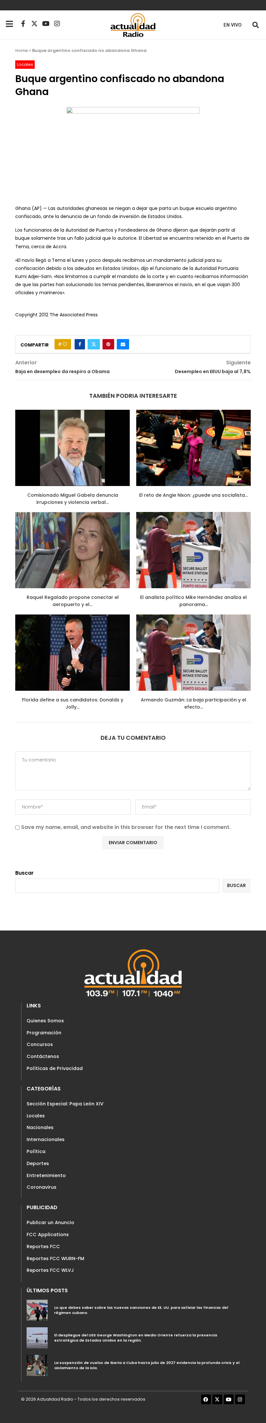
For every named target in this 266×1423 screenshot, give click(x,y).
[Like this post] (65, 344)
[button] (255, 24)
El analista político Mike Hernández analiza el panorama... (193, 601)
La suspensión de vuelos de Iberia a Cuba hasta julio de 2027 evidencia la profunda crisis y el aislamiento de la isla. (146, 1365)
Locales (36, 1116)
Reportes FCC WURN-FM (55, 1258)
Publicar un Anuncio (50, 1222)
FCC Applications (48, 1234)
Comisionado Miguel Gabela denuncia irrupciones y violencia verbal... (72, 498)
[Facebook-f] (23, 23)
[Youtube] (45, 23)
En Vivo (233, 25)
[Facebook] (206, 1399)
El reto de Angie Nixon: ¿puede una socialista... (193, 495)
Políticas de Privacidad (55, 1068)
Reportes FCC (43, 1246)
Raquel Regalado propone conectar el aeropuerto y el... (73, 601)
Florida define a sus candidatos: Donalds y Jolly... (72, 703)
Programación (44, 1032)
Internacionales (46, 1139)
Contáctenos (43, 1056)
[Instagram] (57, 23)
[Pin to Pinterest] (108, 344)
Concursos (40, 1044)
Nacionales (40, 1127)
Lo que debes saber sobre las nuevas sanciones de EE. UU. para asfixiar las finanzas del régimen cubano (141, 1310)
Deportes (38, 1163)
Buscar (24, 873)
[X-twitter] (34, 23)
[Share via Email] (123, 344)
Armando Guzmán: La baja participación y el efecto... (193, 703)
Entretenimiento (46, 1175)
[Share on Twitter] (94, 344)
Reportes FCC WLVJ (50, 1270)
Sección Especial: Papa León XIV (65, 1104)
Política (36, 1151)
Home (21, 50)
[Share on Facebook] (80, 344)
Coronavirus (41, 1187)
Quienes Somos (45, 1020)
